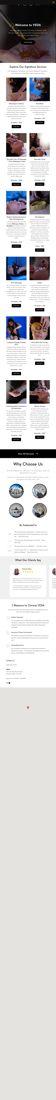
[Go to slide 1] (26, 60)
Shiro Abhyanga (16, 283)
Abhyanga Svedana (16, 104)
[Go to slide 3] (29, 60)
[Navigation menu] (53, 2)
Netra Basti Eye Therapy (39, 342)
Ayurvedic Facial (39, 159)
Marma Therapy (39, 406)
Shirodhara (39, 104)
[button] (28, 708)
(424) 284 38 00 (11, 665)
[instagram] (9, 683)
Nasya (39, 283)
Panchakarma (39, 217)
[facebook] (7, 683)
